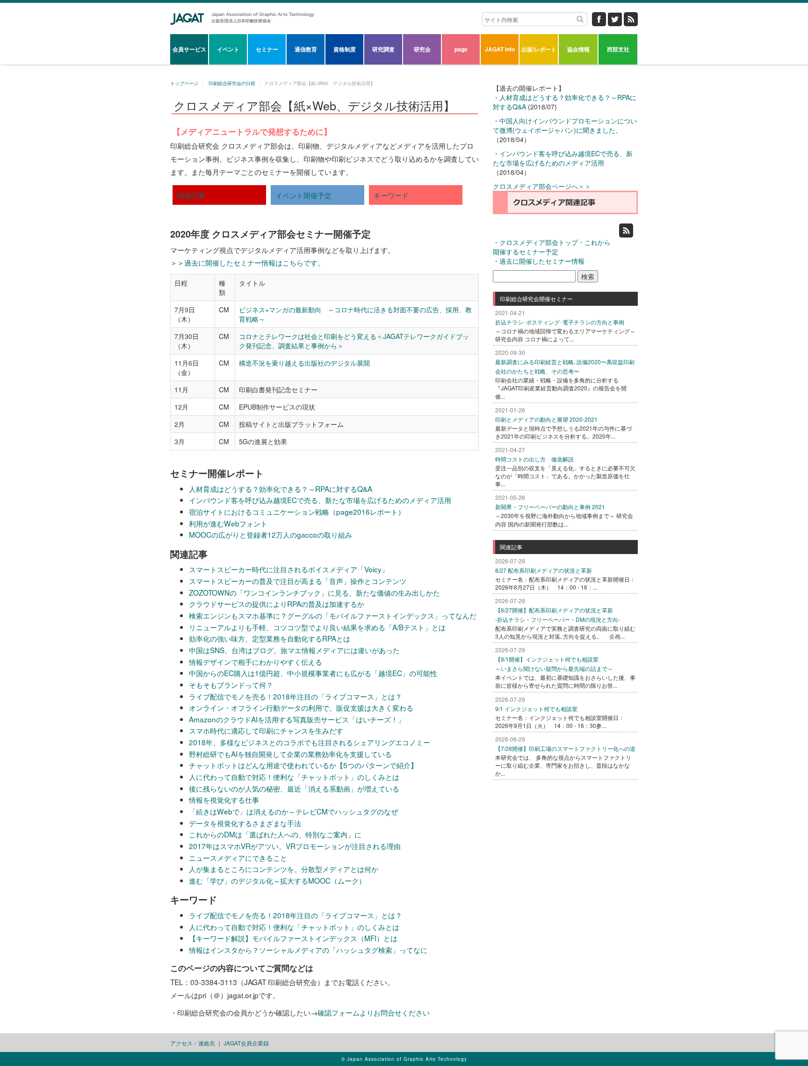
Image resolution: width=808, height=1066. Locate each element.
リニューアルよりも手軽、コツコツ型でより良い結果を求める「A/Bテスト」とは (317, 627)
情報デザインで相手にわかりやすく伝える (255, 661)
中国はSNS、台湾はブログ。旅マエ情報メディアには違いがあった (294, 650)
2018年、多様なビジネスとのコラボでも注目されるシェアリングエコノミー (309, 742)
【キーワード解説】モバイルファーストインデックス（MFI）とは (293, 938)
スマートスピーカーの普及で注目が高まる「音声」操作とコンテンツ (297, 581)
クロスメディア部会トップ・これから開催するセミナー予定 (552, 247)
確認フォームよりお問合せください (373, 1012)
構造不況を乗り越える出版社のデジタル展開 (304, 362)
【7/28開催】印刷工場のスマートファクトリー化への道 (565, 748)
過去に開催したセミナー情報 (541, 261)
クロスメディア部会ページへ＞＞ (542, 186)
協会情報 (578, 49)
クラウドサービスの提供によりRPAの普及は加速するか (276, 603)
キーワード (391, 195)
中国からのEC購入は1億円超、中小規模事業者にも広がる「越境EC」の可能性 (313, 673)
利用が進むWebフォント (228, 523)
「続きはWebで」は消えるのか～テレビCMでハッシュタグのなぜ (293, 811)
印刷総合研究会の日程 (231, 83)
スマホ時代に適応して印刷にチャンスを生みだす (266, 730)
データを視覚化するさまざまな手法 (245, 823)
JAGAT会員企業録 (246, 1043)
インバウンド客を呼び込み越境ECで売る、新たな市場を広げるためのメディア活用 (320, 500)
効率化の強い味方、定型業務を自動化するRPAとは (269, 638)
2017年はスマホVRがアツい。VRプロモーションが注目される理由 (295, 846)
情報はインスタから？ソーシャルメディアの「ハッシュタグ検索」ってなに (308, 949)
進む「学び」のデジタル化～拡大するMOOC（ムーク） (277, 880)
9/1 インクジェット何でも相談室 (536, 709)
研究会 (422, 49)
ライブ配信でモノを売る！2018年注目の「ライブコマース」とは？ (295, 696)
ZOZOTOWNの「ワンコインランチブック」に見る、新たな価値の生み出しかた (314, 592)
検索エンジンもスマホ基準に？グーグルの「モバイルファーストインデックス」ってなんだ (332, 615)
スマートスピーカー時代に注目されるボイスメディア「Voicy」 (289, 569)
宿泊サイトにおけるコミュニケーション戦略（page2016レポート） (297, 511)
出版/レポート (538, 49)
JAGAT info (500, 49)
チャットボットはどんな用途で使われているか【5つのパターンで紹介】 (303, 765)
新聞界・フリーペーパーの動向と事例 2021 (550, 507)
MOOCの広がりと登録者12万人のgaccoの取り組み (270, 534)
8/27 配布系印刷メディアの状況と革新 (543, 570)
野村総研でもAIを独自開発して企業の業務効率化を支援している (290, 754)
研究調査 (383, 49)
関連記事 (191, 195)
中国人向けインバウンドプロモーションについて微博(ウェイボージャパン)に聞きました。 (565, 125)
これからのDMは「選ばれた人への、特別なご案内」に (275, 834)
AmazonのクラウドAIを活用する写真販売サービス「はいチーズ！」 (297, 719)
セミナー (267, 49)
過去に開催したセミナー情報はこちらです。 (254, 262)
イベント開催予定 (303, 195)
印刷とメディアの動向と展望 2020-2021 (546, 419)
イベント (228, 49)
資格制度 (344, 49)
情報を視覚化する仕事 (224, 799)
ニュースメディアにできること (238, 857)
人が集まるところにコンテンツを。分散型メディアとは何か (283, 869)
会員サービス (189, 49)
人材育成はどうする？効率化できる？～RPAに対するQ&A (280, 488)
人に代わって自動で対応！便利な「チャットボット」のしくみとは (294, 776)
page (461, 49)
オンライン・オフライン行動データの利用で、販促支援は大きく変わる (301, 707)
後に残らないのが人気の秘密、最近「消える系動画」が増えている (294, 788)
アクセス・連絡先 (192, 1043)
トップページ (184, 83)
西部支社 (618, 49)
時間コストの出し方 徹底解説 (534, 459)
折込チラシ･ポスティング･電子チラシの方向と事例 (559, 322)
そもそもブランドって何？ (231, 684)
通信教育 (306, 49)
